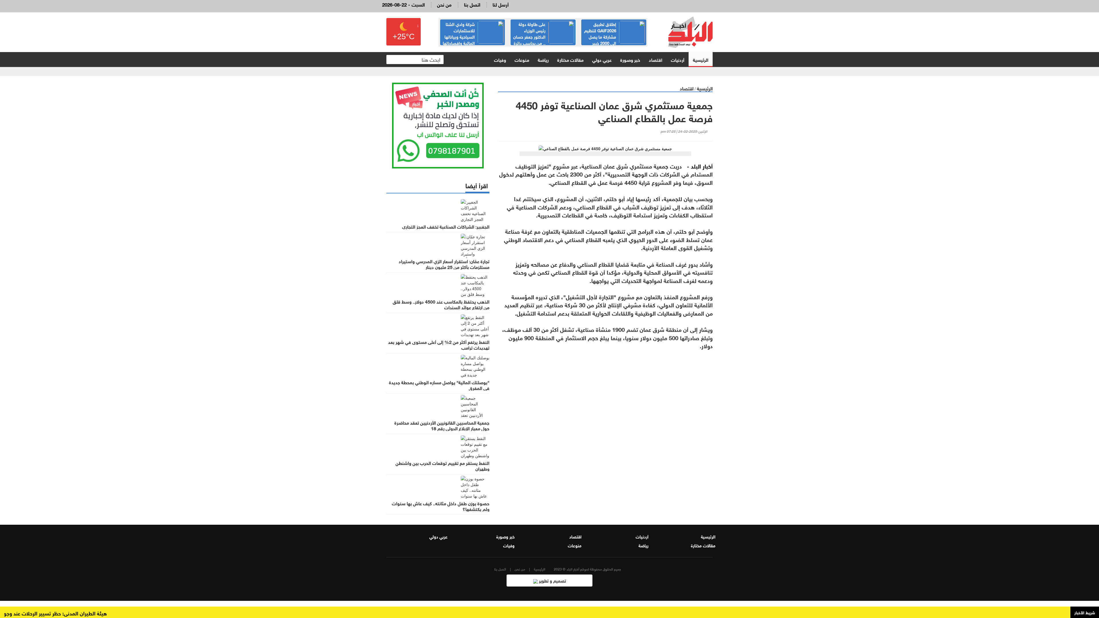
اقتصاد (655, 59)
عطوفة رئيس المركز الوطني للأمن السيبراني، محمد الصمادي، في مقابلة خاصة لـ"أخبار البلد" (475, 36)
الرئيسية (700, 59)
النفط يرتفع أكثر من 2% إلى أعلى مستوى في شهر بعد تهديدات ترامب (438, 344)
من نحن (444, 4)
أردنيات (677, 59)
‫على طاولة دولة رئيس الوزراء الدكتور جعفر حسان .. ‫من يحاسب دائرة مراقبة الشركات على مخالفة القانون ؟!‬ (614, 39)
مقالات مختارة (570, 59)
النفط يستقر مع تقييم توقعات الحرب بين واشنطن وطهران (442, 465)
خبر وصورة (630, 59)
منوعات (522, 59)
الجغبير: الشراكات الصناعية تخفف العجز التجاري (445, 226)
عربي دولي (602, 59)
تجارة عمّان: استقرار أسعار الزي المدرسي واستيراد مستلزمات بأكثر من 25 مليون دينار (444, 264)
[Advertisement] (605, 416)
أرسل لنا (501, 4)
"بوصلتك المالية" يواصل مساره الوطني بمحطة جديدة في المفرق (439, 385)
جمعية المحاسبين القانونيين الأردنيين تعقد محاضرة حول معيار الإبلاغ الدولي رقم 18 (441, 425)
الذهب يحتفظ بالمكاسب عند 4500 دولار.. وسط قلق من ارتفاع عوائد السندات (441, 304)
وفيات (500, 59)
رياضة (543, 59)
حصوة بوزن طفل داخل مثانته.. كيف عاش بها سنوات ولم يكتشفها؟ (440, 506)
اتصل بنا (472, 4)
